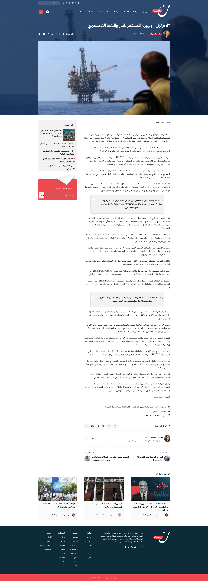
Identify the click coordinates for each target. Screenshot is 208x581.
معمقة (90, 11)
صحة (76, 561)
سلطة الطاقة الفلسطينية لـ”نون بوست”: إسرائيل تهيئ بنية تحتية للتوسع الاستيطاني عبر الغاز (150, 507)
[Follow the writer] (146, 437)
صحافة (75, 537)
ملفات (99, 11)
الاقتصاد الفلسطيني (146, 407)
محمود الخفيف (156, 34)
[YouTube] (72, 3)
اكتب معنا (48, 541)
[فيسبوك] (88, 438)
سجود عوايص (112, 515)
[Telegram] (66, 3)
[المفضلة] (41, 12)
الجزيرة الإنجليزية (158, 396)
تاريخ (89, 549)
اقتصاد (126, 11)
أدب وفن (75, 541)
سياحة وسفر (74, 549)
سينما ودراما (74, 553)
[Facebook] (78, 3)
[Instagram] (69, 3)
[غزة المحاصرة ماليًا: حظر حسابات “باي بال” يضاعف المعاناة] (57, 489)
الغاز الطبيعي (135, 407)
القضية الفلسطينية (123, 407)
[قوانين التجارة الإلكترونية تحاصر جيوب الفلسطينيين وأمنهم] (104, 489)
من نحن (48, 533)
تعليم (89, 557)
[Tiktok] (63, 3)
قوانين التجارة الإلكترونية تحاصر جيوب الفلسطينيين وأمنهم (106, 505)
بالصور (63, 561)
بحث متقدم (47, 549)
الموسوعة (62, 557)
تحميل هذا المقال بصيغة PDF (156, 415)
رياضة (89, 553)
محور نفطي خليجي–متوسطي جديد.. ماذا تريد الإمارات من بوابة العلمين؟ (51, 133)
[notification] (52, 11)
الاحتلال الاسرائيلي (160, 407)
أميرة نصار (67, 515)
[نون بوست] (161, 12)
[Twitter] (75, 3)
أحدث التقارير (61, 533)
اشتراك (42, 195)
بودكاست (80, 11)
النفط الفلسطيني (110, 407)
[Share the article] (63, 34)
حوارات (62, 545)
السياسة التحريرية (45, 545)
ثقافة (108, 11)
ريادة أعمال (74, 545)
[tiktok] (125, 547)
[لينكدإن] (85, 438)
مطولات (62, 541)
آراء (90, 545)
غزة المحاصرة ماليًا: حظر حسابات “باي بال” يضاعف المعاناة (59, 505)
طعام (76, 557)
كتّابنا (49, 537)
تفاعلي (63, 553)
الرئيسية (145, 11)
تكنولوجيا (88, 561)
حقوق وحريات (87, 541)
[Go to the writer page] (167, 438)
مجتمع (116, 11)
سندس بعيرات (158, 515)
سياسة (135, 11)
